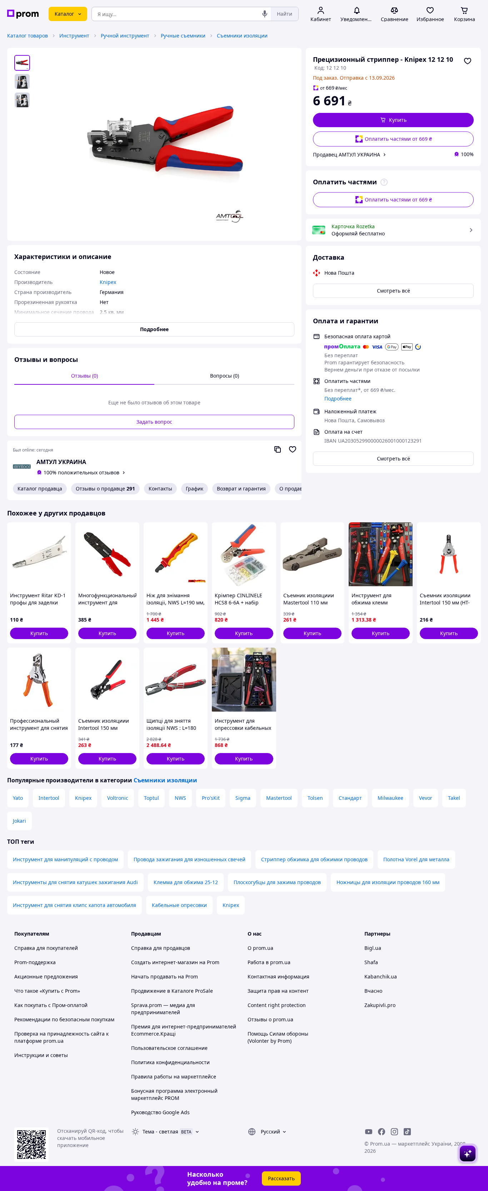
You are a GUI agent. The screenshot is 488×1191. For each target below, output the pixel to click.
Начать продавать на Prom (164, 976)
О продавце (294, 488)
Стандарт (350, 797)
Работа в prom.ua (269, 962)
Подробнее (338, 398)
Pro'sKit (211, 797)
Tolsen (315, 797)
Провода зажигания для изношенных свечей (189, 859)
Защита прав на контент (278, 990)
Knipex (83, 797)
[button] (393, 120)
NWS (180, 797)
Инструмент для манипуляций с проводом (65, 859)
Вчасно (373, 990)
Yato (18, 797)
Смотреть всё (393, 290)
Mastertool (279, 797)
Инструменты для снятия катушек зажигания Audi (75, 882)
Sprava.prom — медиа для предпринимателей (163, 1009)
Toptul (151, 797)
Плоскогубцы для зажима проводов (277, 882)
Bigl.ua (372, 948)
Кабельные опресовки (179, 905)
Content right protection (277, 1005)
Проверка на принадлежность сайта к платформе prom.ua (61, 1037)
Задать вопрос (154, 421)
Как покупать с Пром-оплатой (51, 1005)
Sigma (242, 797)
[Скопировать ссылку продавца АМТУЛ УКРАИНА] (278, 449)
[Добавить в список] (468, 61)
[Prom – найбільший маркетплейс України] (23, 14)
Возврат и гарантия (241, 488)
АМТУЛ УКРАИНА (61, 462)
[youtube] (368, 1131)
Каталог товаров (27, 35)
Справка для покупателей (46, 948)
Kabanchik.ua (380, 976)
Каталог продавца (40, 488)
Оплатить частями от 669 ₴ (398, 138)
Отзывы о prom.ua (270, 1019)
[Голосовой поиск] (265, 14)
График (194, 488)
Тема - (160, 1131)
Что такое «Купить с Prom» (47, 990)
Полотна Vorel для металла (416, 859)
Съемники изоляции (242, 35)
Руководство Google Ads (160, 1112)
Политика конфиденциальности (170, 1062)
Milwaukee (390, 797)
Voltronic (117, 797)
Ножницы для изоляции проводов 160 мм (388, 882)
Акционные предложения (46, 976)
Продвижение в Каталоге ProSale (172, 990)
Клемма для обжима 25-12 (186, 882)
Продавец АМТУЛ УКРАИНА (346, 154)
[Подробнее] (384, 182)
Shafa (371, 962)
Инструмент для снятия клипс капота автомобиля (74, 905)
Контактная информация (278, 976)
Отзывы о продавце (105, 488)
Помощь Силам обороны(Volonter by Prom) (278, 1037)
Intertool (49, 797)
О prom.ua (260, 948)
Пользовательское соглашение (169, 1048)
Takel (454, 797)
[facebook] (381, 1131)
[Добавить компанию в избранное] (293, 449)
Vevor (425, 797)
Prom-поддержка (35, 962)
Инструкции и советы (41, 1055)
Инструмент (74, 35)
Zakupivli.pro (379, 1005)
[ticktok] (407, 1131)
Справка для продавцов (160, 948)
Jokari (19, 820)
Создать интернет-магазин (164, 962)
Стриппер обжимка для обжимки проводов (314, 859)
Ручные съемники (183, 35)
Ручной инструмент (125, 35)
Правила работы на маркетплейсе (173, 1076)
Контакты (160, 488)
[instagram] (394, 1131)
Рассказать (281, 1178)
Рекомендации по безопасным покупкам (64, 1019)
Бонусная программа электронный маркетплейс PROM (174, 1094)
